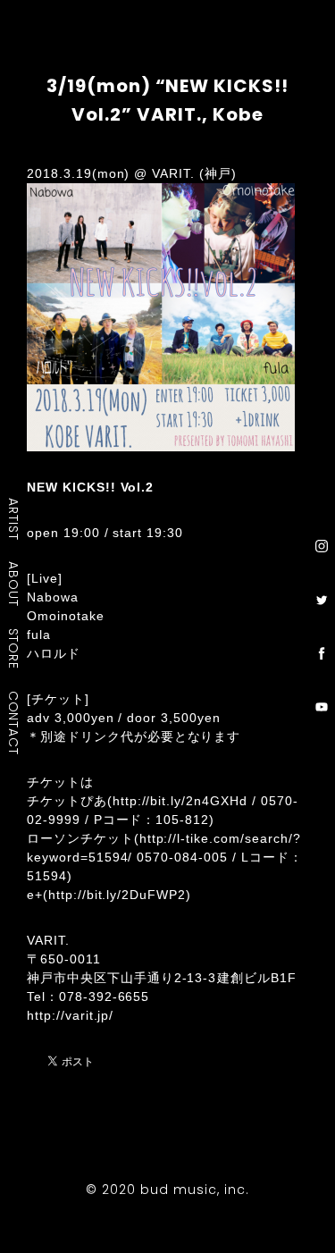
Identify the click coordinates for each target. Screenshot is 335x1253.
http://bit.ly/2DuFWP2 (117, 894)
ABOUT (14, 583)
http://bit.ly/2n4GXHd (180, 801)
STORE (14, 648)
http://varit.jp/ (70, 1015)
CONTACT (14, 723)
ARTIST (14, 519)
